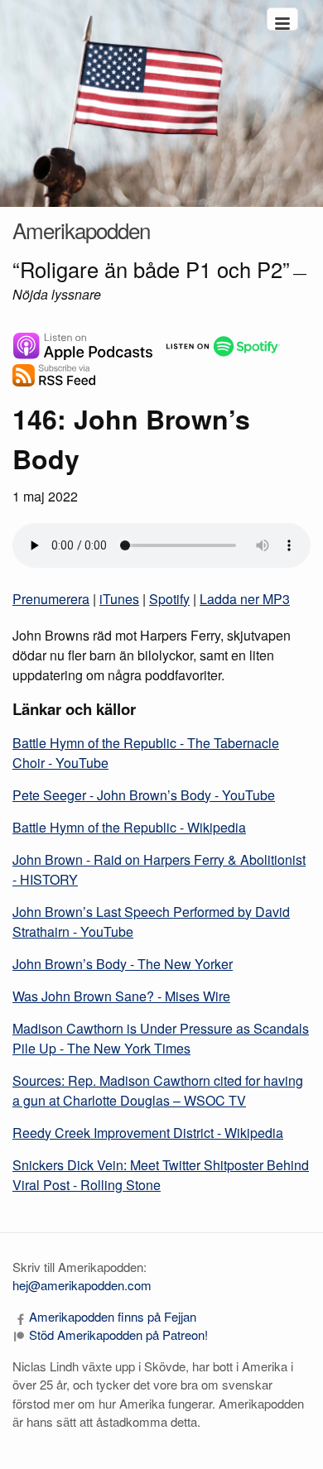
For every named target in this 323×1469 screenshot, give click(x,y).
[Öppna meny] (282, 19)
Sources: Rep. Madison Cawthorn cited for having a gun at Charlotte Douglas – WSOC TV (157, 1090)
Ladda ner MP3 (245, 598)
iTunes (119, 598)
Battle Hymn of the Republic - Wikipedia (129, 827)
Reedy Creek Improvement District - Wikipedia (147, 1132)
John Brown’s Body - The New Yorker (122, 963)
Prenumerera (50, 598)
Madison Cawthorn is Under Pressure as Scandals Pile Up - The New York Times (160, 1038)
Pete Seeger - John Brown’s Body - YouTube (143, 794)
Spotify (169, 598)
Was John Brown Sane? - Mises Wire (121, 996)
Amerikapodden (81, 229)
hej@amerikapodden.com (82, 1285)
